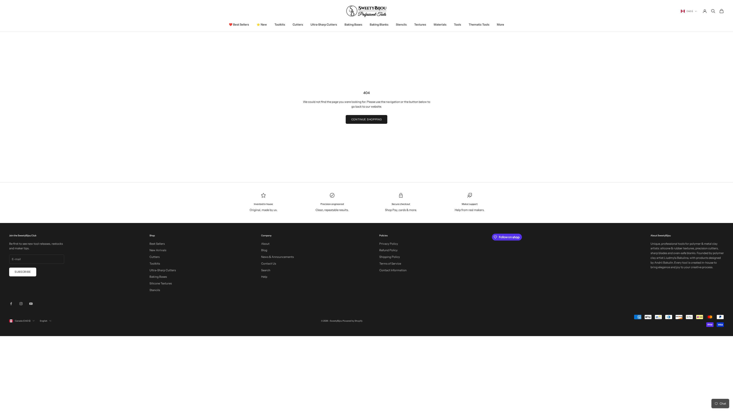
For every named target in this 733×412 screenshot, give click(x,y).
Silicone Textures (160, 283)
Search (265, 270)
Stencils (401, 24)
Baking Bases (353, 24)
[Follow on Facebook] (11, 304)
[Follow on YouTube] (31, 304)
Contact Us (268, 263)
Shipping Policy (389, 257)
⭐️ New (262, 24)
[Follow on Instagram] (21, 304)
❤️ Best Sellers (239, 24)
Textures (420, 24)
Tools (457, 24)
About (265, 243)
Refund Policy (388, 250)
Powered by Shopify (352, 320)
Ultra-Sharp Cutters (324, 24)
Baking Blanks (379, 24)
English (43, 320)
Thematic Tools (479, 24)
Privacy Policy (388, 243)
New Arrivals (157, 250)
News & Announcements (277, 257)
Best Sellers (157, 243)
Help (264, 276)
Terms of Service (390, 263)
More (500, 24)
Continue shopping (366, 119)
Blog (264, 250)
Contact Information (393, 270)
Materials (440, 24)
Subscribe (23, 272)
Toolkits (279, 24)
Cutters (298, 24)
